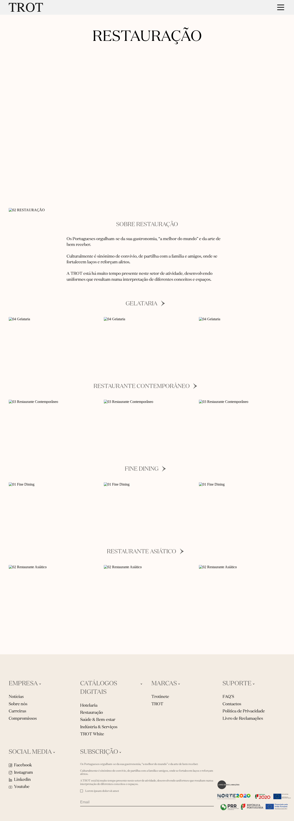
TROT (157, 704)
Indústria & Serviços (98, 727)
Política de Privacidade (244, 711)
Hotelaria (88, 705)
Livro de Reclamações (243, 719)
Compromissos (23, 719)
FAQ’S (228, 697)
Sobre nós (18, 704)
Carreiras (17, 711)
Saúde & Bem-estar (97, 720)
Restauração (91, 713)
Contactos (232, 704)
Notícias (16, 697)
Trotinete (160, 697)
